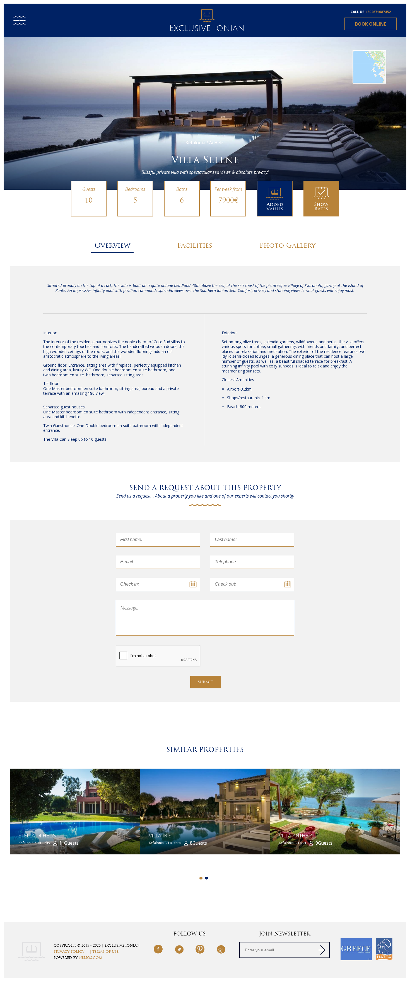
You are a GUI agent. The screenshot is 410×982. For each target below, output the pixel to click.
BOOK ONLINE (370, 24)
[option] (205, 113)
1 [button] (200, 878)
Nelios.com (90, 958)
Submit (205, 682)
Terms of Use (105, 951)
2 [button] (206, 878)
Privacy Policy (69, 951)
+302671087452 (378, 11)
